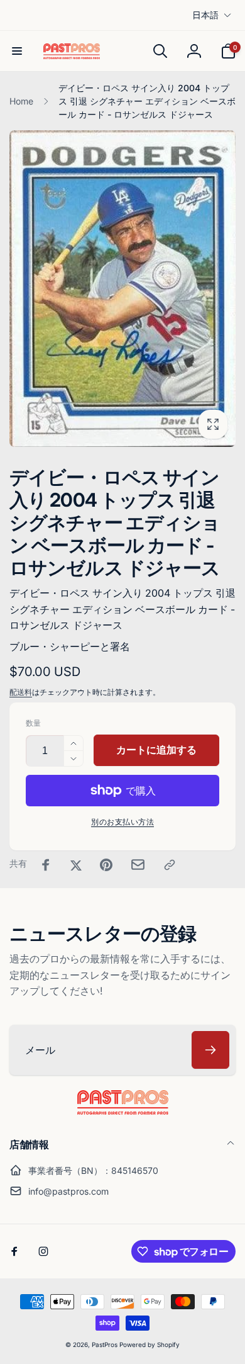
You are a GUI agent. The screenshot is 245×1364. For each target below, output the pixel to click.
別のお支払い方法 (122, 821)
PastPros (104, 1344)
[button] (17, 51)
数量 (33, 723)
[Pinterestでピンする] (106, 865)
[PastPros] (122, 1111)
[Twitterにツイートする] (76, 865)
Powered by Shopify (149, 1344)
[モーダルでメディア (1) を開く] (122, 288)
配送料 (20, 692)
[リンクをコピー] (169, 865)
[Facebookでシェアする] (46, 865)
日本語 (205, 14)
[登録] (210, 1050)
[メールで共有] (138, 864)
